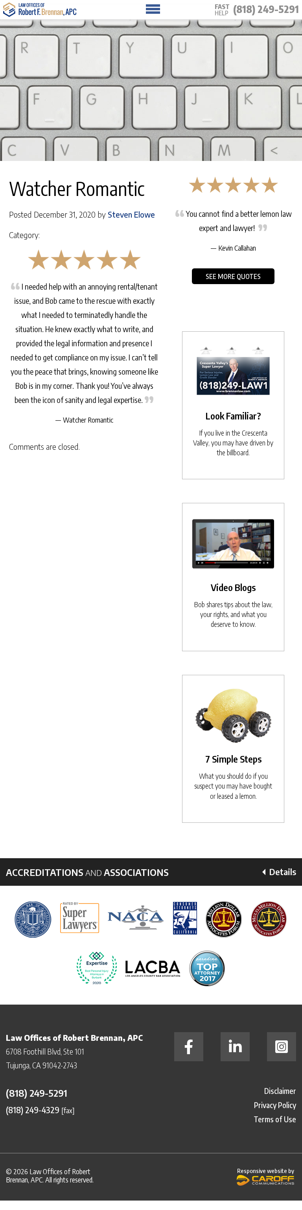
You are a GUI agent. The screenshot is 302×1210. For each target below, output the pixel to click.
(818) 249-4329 (32, 1109)
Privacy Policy (275, 1105)
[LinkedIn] (235, 1046)
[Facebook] (188, 1046)
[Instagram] (281, 1046)
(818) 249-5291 (266, 9)
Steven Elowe (131, 214)
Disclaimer (280, 1090)
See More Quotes (233, 276)
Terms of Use (275, 1119)
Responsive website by (265, 1170)
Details (282, 871)
